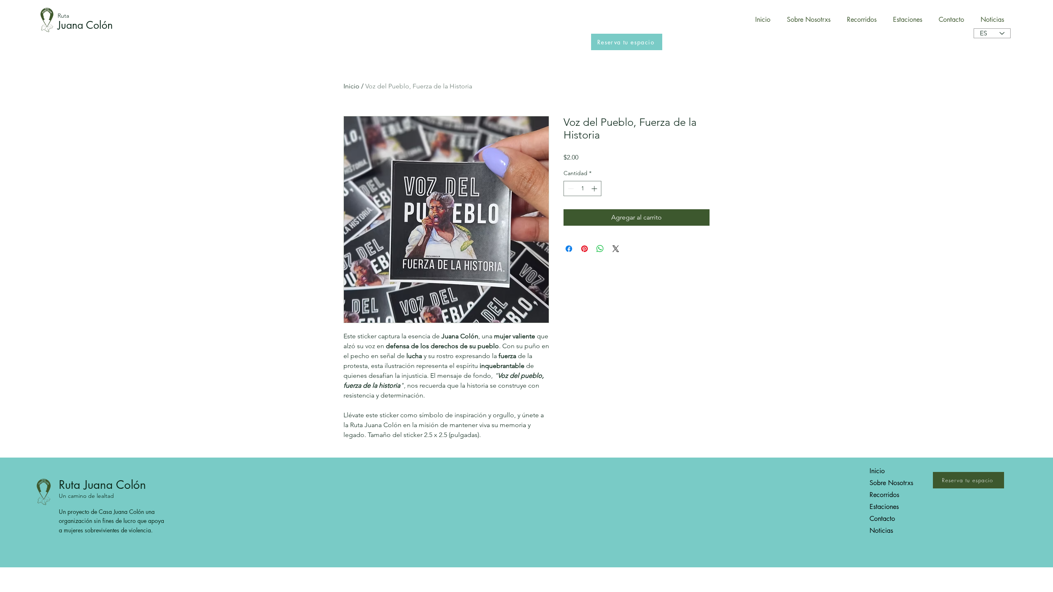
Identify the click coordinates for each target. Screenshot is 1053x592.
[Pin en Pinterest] (584, 249)
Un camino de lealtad (86, 496)
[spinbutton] (582, 188)
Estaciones (884, 506)
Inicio (351, 86)
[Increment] (595, 188)
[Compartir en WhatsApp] (600, 249)
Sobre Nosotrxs (891, 483)
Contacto (882, 518)
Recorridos (884, 494)
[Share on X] (616, 249)
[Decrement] (570, 188)
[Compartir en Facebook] (569, 249)
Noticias (881, 530)
